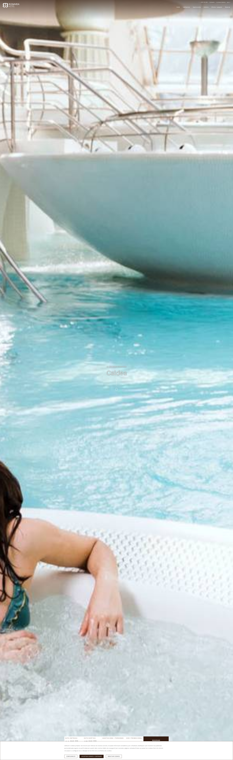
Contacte (211, 2)
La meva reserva (220, 2)
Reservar (227, 7)
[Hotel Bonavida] (11, 5)
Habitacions (186, 7)
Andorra (206, 7)
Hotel (178, 7)
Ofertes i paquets (216, 7)
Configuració (70, 756)
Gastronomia (197, 7)
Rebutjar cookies (114, 756)
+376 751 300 (204, 2)
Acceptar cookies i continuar (91, 756)
